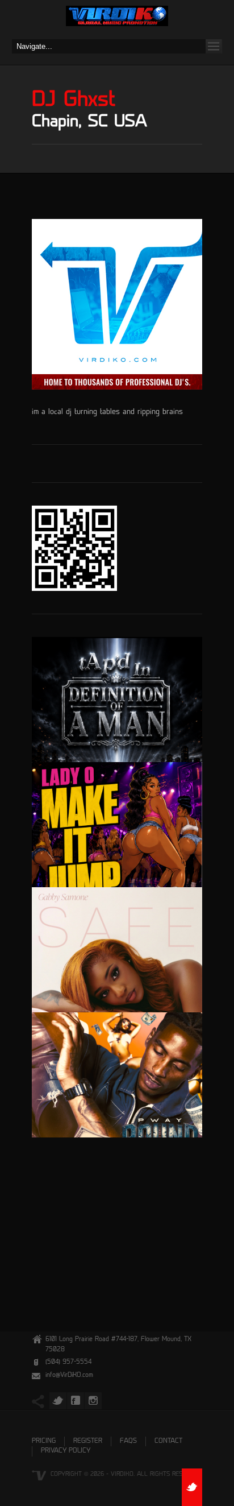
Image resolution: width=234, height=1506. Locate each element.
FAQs (128, 1441)
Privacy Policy (65, 1451)
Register (87, 1441)
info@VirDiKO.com (69, 1375)
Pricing (44, 1441)
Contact (168, 1441)
